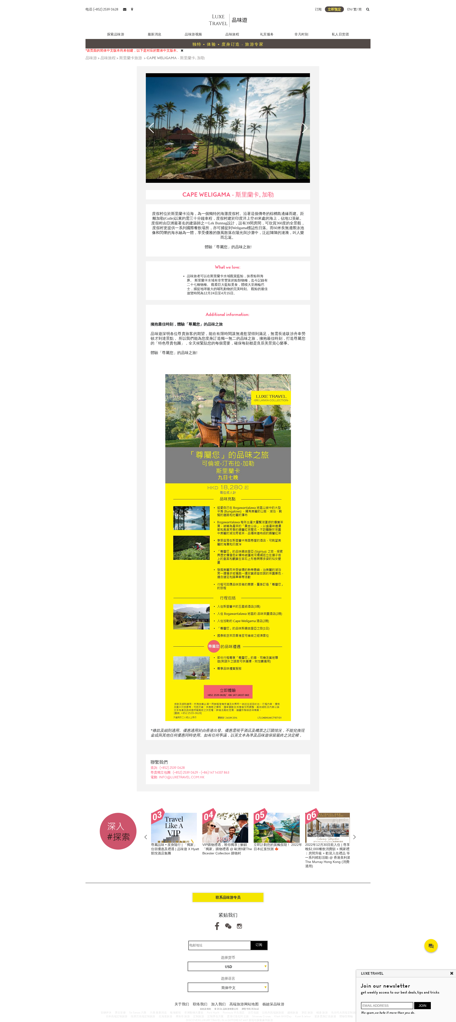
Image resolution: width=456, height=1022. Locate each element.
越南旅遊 (292, 1012)
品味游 (91, 58)
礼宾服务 (267, 34)
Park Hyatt (213, 1012)
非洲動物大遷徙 (193, 1012)
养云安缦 (120, 1012)
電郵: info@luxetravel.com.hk (177, 777)
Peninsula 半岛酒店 (234, 1012)
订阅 (318, 9)
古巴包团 (253, 1012)
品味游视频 (193, 34)
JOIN (422, 1005)
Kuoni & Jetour (303, 1016)
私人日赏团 (340, 34)
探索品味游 (115, 34)
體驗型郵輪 (346, 1016)
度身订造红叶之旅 (238, 1016)
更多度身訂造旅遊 (325, 1016)
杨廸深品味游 (273, 1004)
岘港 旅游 (322, 1012)
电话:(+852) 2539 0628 (102, 9)
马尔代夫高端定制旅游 (344, 1012)
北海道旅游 (165, 1016)
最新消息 (155, 34)
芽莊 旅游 (307, 1012)
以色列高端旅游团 (273, 1012)
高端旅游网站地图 (244, 1004)
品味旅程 (232, 34)
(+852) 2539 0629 (186, 772)
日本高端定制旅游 (117, 1016)
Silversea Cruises (261, 1016)
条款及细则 (205, 1008)
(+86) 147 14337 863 (215, 772)
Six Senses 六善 (138, 1012)
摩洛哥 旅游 (183, 1016)
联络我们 (200, 1004)
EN (349, 9)
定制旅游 (198, 1016)
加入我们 (218, 1004)
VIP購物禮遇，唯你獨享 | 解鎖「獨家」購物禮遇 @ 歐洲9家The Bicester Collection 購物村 (227, 849)
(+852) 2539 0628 (172, 767)
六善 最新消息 (158, 1012)
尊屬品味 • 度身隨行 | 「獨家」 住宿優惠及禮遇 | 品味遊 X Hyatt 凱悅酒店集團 (175, 849)
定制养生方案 (215, 1016)
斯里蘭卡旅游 (130, 58)
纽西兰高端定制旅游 (143, 1016)
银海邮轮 (175, 1012)
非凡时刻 (301, 34)
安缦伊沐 (106, 1012)
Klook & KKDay (282, 1016)
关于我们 (182, 1004)
